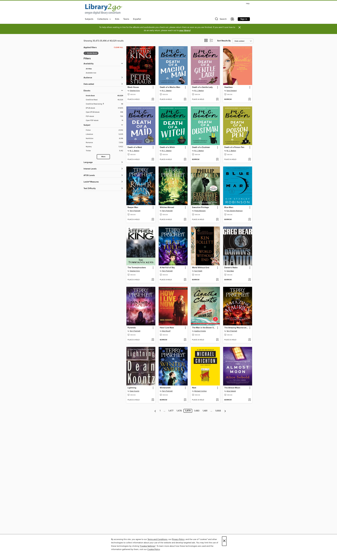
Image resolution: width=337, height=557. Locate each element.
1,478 (179, 410)
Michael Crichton (200, 391)
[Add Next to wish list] (217, 400)
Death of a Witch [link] (167, 147)
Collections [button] (103, 19)
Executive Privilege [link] (200, 207)
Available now (91, 73)
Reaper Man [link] (133, 207)
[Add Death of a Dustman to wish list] (217, 159)
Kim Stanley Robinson (235, 211)
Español (137, 19)
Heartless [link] (228, 87)
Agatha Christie (200, 331)
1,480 (196, 410)
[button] (220, 19)
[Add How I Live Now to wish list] (185, 340)
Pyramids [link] (132, 328)
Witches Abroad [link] (167, 207)
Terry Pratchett (135, 211)
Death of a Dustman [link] (201, 147)
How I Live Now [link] (167, 328)
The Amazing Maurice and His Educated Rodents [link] (236, 328)
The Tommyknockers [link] (137, 268)
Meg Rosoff (166, 331)
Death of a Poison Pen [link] (234, 147)
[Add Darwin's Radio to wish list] (249, 280)
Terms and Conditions (157, 539)
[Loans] (232, 19)
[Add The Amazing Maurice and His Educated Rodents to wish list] (249, 340)
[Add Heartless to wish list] (249, 99)
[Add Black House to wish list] (152, 99)
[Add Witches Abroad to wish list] (185, 219)
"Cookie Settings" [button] (147, 546)
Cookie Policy (153, 549)
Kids (117, 19)
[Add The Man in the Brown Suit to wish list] (217, 340)
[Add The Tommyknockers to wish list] (152, 280)
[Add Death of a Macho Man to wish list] (185, 99)
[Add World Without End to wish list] (217, 280)
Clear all (118, 47)
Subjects (89, 19)
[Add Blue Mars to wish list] (249, 219)
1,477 (170, 410)
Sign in (243, 19)
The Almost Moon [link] (232, 388)
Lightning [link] (132, 388)
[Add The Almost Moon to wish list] (249, 400)
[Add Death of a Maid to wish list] (152, 159)
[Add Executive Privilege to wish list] (217, 219)
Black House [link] (133, 87)
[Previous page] (155, 410)
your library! (185, 30)
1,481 (205, 410)
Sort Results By (224, 41)
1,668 (218, 410)
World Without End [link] (200, 268)
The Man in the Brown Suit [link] (204, 328)
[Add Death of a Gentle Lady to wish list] (217, 99)
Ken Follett (198, 271)
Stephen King (135, 91)
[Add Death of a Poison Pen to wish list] (249, 159)
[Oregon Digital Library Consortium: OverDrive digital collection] (103, 9)
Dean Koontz (134, 391)
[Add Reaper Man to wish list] (152, 219)
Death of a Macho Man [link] (170, 87)
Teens (126, 19)
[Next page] (225, 410)
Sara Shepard (232, 91)
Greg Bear (230, 271)
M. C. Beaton (167, 91)
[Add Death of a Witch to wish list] (185, 159)
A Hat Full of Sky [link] (167, 268)
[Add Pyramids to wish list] (152, 340)
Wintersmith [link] (165, 388)
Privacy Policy (178, 539)
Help (247, 4)
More (103, 157)
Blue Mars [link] (228, 207)
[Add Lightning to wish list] (152, 400)
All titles (89, 69)
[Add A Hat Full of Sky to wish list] (185, 280)
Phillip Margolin (200, 211)
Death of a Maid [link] (135, 147)
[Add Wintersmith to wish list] (185, 400)
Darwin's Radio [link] (231, 268)
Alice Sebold (231, 391)
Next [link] (194, 388)
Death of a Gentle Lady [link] (202, 87)
